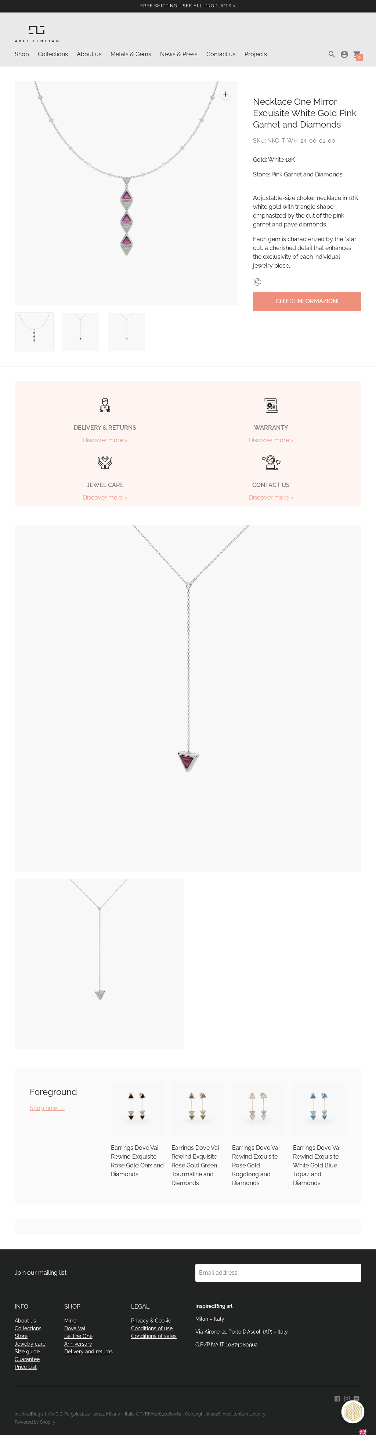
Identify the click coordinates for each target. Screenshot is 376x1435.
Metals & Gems (131, 54)
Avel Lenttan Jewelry (244, 1414)
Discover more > (105, 440)
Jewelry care (30, 1344)
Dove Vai (74, 1328)
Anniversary (78, 1344)
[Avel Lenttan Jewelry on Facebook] (337, 1398)
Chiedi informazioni (307, 301)
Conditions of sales (154, 1336)
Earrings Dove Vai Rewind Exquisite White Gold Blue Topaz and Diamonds (316, 1165)
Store (21, 1336)
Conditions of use (152, 1328)
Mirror (71, 1321)
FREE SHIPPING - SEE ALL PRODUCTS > (188, 5)
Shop (22, 54)
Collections (53, 54)
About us (89, 54)
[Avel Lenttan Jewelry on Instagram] (347, 1398)
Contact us (221, 54)
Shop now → (47, 1108)
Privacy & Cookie (151, 1321)
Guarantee (27, 1359)
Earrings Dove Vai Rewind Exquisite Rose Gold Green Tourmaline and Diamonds (195, 1165)
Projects (256, 54)
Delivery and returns (88, 1352)
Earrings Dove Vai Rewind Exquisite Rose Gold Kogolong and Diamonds (255, 1165)
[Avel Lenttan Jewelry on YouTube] (356, 1398)
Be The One (78, 1336)
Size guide (27, 1352)
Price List (26, 1367)
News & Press (179, 54)
